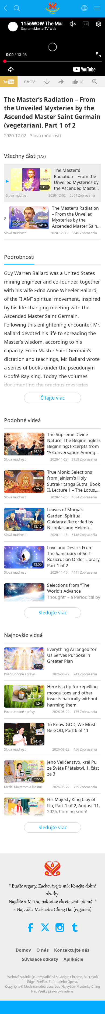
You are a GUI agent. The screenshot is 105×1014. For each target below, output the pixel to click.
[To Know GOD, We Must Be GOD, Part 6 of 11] (24, 734)
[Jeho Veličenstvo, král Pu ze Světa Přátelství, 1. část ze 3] (24, 771)
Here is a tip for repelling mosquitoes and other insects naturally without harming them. (72, 696)
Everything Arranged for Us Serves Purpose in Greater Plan (72, 655)
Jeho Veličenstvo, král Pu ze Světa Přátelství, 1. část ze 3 (73, 768)
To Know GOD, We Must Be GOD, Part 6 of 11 (71, 727)
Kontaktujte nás (71, 950)
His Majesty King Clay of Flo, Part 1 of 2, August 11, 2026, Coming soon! (73, 805)
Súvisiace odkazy (40, 959)
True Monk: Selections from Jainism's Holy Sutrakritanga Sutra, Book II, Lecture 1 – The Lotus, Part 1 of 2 (73, 481)
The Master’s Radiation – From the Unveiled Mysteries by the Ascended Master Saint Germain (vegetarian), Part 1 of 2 (76, 179)
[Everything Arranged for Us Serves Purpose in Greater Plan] (24, 658)
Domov (23, 950)
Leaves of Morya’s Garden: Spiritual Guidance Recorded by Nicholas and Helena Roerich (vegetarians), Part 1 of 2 (70, 519)
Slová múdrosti (45, 136)
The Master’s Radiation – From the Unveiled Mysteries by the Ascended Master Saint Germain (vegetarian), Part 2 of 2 (75, 217)
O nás (42, 950)
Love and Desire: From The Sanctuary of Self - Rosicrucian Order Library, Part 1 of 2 (73, 556)
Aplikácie (73, 959)
